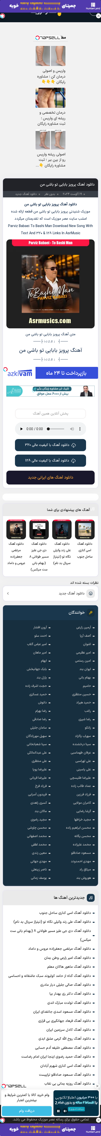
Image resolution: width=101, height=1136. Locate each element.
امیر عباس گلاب (37, 644)
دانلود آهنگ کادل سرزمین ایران (68, 1029)
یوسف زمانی (39, 878)
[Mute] (65, 1111)
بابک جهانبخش (37, 669)
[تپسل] (5, 369)
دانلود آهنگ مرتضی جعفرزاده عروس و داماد (59, 948)
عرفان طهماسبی (81, 752)
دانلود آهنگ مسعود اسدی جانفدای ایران (62, 1011)
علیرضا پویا (40, 769)
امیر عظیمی (83, 652)
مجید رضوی (39, 819)
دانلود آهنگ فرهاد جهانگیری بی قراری (64, 1021)
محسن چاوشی (37, 827)
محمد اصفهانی (37, 836)
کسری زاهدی (38, 802)
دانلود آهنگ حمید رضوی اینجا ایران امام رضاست (56, 1056)
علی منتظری (39, 761)
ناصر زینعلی (39, 869)
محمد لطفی (39, 844)
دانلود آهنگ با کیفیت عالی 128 (47, 460)
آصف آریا (85, 635)
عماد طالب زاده (81, 786)
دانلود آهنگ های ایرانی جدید (50, 478)
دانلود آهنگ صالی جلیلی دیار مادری (65, 985)
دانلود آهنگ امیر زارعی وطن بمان (67, 958)
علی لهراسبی (83, 761)
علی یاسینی (83, 769)
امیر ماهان (40, 652)
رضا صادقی (39, 719)
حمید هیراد (83, 702)
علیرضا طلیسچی (80, 778)
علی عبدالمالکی (37, 752)
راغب (87, 711)
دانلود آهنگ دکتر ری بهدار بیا (70, 993)
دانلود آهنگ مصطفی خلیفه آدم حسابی (63, 1048)
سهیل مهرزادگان (36, 736)
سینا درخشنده (82, 744)
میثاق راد (85, 869)
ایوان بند (85, 669)
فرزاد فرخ (41, 786)
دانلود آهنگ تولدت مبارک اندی (69, 1003)
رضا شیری (84, 719)
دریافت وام (27, 1111)
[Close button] (98, 15)
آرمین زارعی (83, 627)
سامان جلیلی (38, 727)
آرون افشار (40, 627)
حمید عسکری (38, 694)
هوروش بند (83, 878)
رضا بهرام (41, 711)
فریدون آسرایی (37, 794)
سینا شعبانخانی (37, 744)
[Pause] (58, 1111)
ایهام (44, 660)
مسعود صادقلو (81, 853)
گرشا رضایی (83, 811)
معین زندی (39, 853)
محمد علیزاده (82, 844)
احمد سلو (40, 635)
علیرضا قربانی (38, 778)
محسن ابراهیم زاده (78, 827)
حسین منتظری (81, 694)
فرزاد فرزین (83, 794)
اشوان (87, 644)
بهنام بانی (85, 677)
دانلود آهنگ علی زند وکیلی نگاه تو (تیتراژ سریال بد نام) (52, 922)
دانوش (42, 702)
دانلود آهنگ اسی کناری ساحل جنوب (65, 913)
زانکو (88, 727)
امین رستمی (83, 660)
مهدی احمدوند (81, 861)
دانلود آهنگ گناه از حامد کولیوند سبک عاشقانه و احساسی (49, 976)
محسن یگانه (82, 836)
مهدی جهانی (38, 861)
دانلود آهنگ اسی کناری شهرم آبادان (65, 1066)
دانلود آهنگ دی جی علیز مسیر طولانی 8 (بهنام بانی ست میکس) (50, 935)
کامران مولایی (82, 802)
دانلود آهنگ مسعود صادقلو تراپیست (65, 1074)
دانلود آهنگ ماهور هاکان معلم (69, 966)
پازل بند (42, 677)
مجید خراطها (82, 819)
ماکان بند (41, 811)
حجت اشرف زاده (36, 686)
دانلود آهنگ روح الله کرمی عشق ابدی (64, 1038)
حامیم (87, 686)
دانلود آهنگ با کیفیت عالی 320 (47, 445)
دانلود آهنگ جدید (72, 593)
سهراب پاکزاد (83, 736)
